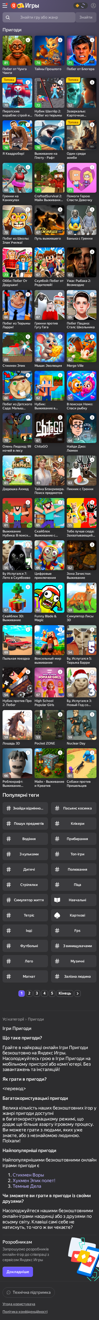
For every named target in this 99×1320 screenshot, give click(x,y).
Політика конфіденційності (25, 1312)
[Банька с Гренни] (81, 220)
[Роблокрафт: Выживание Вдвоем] (17, 763)
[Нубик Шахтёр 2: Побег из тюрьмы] (49, 93)
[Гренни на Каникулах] (17, 178)
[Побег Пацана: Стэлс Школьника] (81, 305)
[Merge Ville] (81, 347)
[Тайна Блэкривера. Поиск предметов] (49, 470)
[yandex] (24, 6)
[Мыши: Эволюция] (49, 347)
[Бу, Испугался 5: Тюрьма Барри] (81, 640)
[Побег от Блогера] (81, 51)
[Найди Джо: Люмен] (81, 428)
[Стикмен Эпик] (17, 347)
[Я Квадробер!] (17, 135)
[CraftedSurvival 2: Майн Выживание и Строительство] (49, 178)
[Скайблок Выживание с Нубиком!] (49, 513)
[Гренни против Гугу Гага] (49, 305)
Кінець (65, 993)
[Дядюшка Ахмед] (17, 470)
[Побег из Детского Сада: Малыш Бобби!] (17, 386)
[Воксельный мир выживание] (49, 640)
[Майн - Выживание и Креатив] (49, 763)
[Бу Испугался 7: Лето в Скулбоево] (17, 555)
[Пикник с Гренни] (81, 470)
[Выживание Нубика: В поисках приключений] (17, 513)
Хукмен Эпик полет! (34, 1180)
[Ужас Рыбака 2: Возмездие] (81, 262)
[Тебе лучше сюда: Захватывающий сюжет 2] (81, 513)
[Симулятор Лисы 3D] (81, 597)
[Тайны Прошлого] (49, 51)
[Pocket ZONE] (49, 725)
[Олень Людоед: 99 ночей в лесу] (17, 428)
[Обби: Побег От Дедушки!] (17, 262)
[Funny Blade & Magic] (49, 597)
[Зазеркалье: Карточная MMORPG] (81, 93)
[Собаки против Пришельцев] (81, 763)
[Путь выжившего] (49, 220)
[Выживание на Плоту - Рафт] (49, 135)
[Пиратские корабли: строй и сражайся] (17, 93)
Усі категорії (13, 1019)
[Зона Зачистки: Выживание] (81, 555)
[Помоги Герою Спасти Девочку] (81, 178)
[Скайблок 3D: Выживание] (17, 597)
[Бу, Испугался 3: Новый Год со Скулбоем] (81, 682)
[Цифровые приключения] (49, 555)
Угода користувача (19, 1304)
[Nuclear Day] (81, 725)
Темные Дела (27, 1186)
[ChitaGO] (49, 428)
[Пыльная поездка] (17, 640)
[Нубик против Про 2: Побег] (17, 682)
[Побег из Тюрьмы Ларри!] (17, 305)
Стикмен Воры (28, 1175)
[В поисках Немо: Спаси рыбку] (81, 386)
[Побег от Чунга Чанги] (17, 51)
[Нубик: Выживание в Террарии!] (49, 386)
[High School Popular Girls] (49, 682)
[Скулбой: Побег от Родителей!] (49, 262)
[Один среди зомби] (81, 135)
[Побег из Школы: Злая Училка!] (17, 220)
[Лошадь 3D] (17, 725)
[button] (80, 6)
